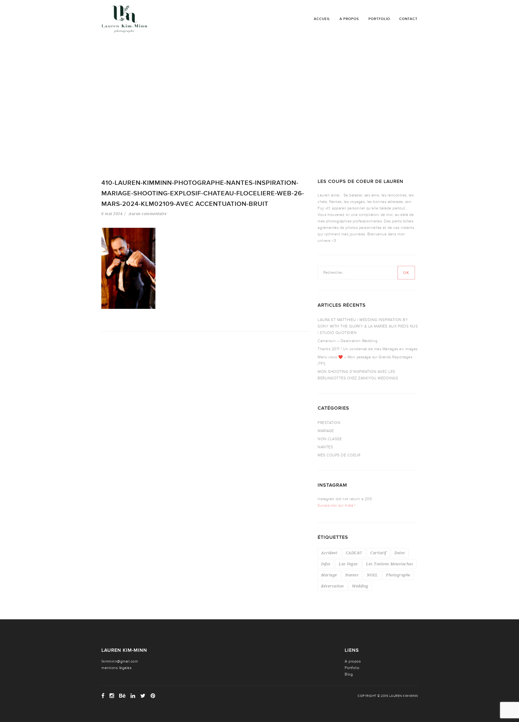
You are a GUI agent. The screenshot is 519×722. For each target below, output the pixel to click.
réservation (332, 586)
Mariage (329, 574)
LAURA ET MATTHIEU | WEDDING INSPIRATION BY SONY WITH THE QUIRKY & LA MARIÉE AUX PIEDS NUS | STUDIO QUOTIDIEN (368, 326)
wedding (360, 586)
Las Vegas (348, 563)
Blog (349, 674)
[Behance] (122, 696)
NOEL (372, 574)
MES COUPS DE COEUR (339, 455)
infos (326, 563)
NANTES (325, 447)
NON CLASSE (330, 439)
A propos (349, 19)
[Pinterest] (153, 696)
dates (399, 552)
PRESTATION (329, 422)
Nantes (351, 574)
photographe (398, 574)
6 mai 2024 (111, 213)
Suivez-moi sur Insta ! (336, 505)
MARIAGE (326, 431)
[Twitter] (143, 696)
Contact (408, 19)
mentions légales (116, 668)
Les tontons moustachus (389, 563)
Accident (329, 552)
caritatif (378, 552)
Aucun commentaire (148, 213)
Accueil (322, 19)
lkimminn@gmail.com (119, 661)
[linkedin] (133, 696)
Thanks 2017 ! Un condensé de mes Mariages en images (368, 349)
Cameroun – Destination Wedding (347, 341)
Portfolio (379, 19)
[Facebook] (103, 696)
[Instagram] (111, 696)
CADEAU (354, 552)
